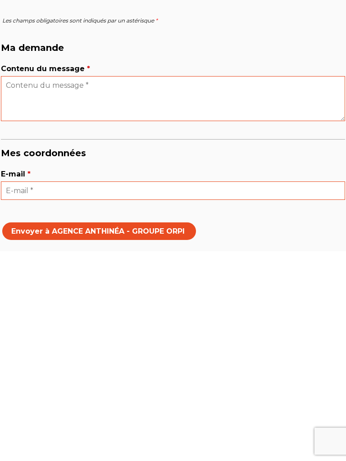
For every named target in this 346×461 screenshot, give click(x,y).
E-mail (16, 174)
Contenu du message (45, 68)
